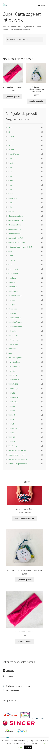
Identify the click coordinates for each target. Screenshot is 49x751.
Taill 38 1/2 (12, 375)
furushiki (11, 260)
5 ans (10, 172)
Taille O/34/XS (13, 428)
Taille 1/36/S (13, 384)
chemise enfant (14, 225)
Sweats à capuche (15, 357)
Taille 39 (11, 393)
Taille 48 (11, 415)
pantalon (12, 313)
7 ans (10, 185)
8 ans (10, 189)
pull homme (13, 340)
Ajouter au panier (12, 96)
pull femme (13, 335)
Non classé (12, 309)
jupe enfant (12, 287)
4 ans (10, 167)
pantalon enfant (14, 318)
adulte (10, 203)
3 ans (10, 158)
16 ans (10, 145)
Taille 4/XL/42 (13, 397)
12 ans (10, 132)
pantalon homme (15, 326)
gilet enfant (13, 269)
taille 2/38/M (13, 388)
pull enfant (12, 331)
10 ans (10, 127)
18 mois (11, 149)
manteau (11, 300)
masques (11, 304)
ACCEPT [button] (28, 747)
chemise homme (14, 233)
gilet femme (13, 273)
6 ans (10, 176)
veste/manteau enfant (17, 450)
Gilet (10, 264)
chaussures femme (15, 220)
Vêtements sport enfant (17, 463)
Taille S (11, 433)
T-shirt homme (14, 366)
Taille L (11, 419)
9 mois (11, 194)
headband (12, 278)
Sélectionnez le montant (25, 518)
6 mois (11, 180)
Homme (11, 282)
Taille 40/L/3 (13, 402)
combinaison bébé (15, 238)
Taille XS (11, 441)
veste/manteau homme (17, 459)
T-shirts (11, 371)
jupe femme (13, 291)
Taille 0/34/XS (13, 379)
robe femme (13, 344)
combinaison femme (16, 242)
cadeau (11, 211)
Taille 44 (11, 406)
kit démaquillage (15, 295)
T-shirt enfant (14, 362)
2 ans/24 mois (13, 154)
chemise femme (14, 229)
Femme (11, 256)
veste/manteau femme (17, 455)
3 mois (11, 163)
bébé (10, 207)
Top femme (13, 446)
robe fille (12, 348)
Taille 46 (11, 410)
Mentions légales (12, 690)
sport (10, 353)
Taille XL (11, 437)
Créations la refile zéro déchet (20, 247)
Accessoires (12, 198)
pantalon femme (15, 322)
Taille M (11, 424)
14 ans (10, 141)
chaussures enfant (15, 216)
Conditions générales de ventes (18, 686)
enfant (11, 251)
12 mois (11, 136)
